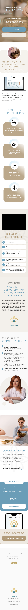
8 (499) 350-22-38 (14, 558)
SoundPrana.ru (14, 309)
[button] (14, 538)
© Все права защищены (14, 598)
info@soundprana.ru (14, 556)
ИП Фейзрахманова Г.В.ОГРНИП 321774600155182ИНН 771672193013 (14, 603)
